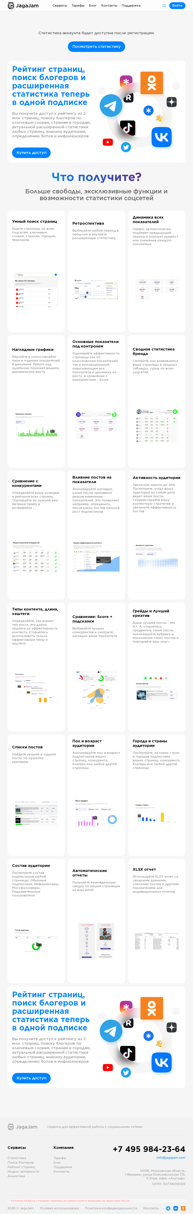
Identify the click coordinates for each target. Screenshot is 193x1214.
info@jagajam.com (171, 1157)
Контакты (109, 5)
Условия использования (59, 1208)
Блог (93, 5)
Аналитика (16, 1176)
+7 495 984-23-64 (149, 1149)
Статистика (17, 1158)
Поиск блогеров (21, 1162)
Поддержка (131, 5)
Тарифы (78, 5)
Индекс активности (23, 1171)
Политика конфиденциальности (111, 1208)
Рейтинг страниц (21, 1167)
